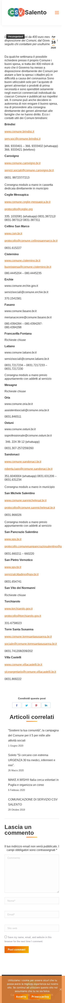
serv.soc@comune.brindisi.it (22, 138)
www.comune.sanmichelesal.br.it (25, 500)
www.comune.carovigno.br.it (22, 163)
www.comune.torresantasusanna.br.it (28, 636)
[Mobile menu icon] (57, 12)
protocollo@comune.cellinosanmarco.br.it (31, 240)
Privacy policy (40, 996)
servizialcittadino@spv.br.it (21, 574)
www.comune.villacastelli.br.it (23, 664)
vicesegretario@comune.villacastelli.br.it (30, 671)
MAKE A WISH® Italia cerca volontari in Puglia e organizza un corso (33, 782)
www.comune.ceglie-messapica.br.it (27, 201)
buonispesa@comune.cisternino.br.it (28, 266)
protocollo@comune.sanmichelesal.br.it (30, 507)
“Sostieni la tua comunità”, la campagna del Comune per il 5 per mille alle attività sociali (33, 735)
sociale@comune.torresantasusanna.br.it (31, 643)
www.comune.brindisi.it (19, 131)
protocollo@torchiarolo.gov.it (23, 615)
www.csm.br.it (13, 233)
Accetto (21, 996)
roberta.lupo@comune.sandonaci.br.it (28, 468)
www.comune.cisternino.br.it (22, 260)
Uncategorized (15, 36)
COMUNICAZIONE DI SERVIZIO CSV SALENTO (33, 802)
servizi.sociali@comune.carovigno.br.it (29, 170)
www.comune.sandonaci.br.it (23, 461)
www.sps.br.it (13, 539)
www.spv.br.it (13, 567)
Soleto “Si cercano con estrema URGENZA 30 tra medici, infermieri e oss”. (31, 760)
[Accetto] (60, 989)
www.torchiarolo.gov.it (18, 608)
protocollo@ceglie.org (19, 209)
